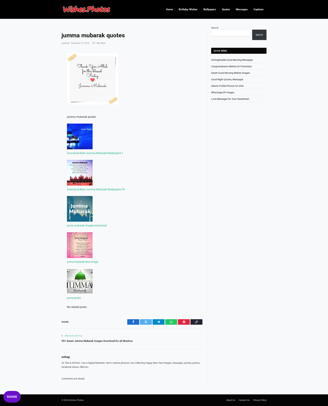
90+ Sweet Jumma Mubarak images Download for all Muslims (97, 340)
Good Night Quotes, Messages (227, 79)
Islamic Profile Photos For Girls (227, 86)
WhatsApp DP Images (222, 92)
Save (76, 57)
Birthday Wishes (188, 9)
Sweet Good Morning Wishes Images (230, 73)
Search (214, 27)
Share (12, 396)
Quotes (226, 9)
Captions (259, 9)
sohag (66, 357)
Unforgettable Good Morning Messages (232, 60)
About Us (230, 400)
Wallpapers (209, 9)
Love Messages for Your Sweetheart (230, 99)
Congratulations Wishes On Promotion (231, 66)
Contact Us (244, 400)
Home (169, 9)
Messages (242, 9)
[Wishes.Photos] (86, 9)
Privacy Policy (259, 400)
